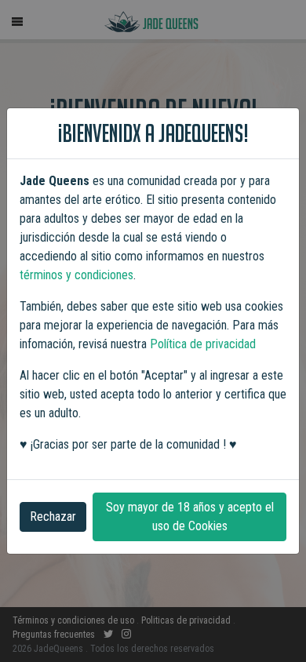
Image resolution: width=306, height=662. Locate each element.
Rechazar (53, 516)
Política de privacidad (203, 343)
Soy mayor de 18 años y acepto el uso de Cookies (190, 516)
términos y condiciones (76, 274)
